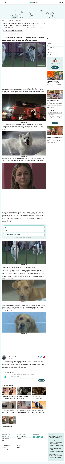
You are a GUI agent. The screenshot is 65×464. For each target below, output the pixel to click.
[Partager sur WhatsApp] (12, 34)
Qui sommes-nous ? (22, 436)
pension (19, 158)
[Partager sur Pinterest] (44, 357)
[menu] (3, 2)
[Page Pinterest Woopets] (37, 437)
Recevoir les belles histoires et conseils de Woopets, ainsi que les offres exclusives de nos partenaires (55, 118)
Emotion (50, 43)
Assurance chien (5, 449)
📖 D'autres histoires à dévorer (13, 234)
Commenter (41, 380)
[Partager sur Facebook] (15, 34)
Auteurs (19, 438)
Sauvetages (51, 47)
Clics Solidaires (5, 443)
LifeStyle (4, 441)
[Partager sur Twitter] (41, 357)
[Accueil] (33, 2)
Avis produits (20, 449)
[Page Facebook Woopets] (58, 2)
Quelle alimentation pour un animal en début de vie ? (56, 438)
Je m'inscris (55, 122)
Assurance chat (5, 452)
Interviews (4, 447)
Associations (20, 443)
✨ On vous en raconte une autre (13, 231)
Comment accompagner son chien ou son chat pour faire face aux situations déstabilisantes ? (56, 453)
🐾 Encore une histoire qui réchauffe (14, 227)
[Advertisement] (24, 344)
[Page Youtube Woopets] (62, 2)
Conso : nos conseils (6, 445)
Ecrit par (29, 27)
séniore (8, 126)
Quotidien (50, 52)
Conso (49, 50)
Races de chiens (5, 436)
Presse (19, 445)
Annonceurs (20, 441)
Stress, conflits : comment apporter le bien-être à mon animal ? (55, 442)
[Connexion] (55, 2)
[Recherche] (5, 2)
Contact (19, 447)
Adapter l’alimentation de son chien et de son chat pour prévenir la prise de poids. (56, 447)
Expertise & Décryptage (53, 54)
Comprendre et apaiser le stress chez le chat (55, 458)
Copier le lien (7, 34)
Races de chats (5, 438)
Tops (49, 45)
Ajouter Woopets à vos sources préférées (13, 30)
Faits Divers (51, 41)
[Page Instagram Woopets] (60, 2)
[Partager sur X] (17, 34)
